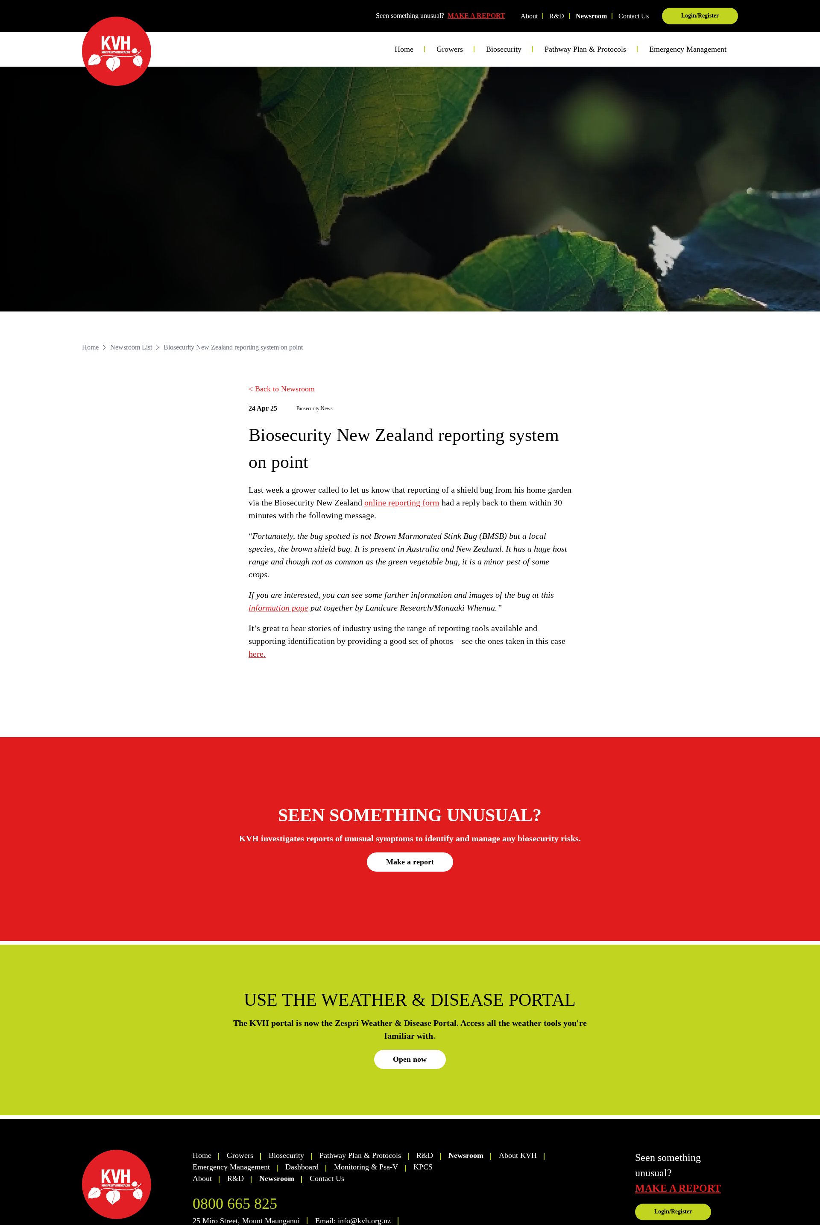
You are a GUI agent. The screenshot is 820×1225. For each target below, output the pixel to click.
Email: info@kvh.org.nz (353, 1220)
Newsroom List (131, 347)
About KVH (518, 1155)
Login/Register (700, 15)
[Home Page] (116, 51)
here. (257, 653)
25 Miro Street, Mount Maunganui (246, 1220)
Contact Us (633, 16)
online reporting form (401, 502)
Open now (410, 1059)
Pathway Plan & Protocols (360, 1155)
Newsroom (591, 16)
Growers (240, 1155)
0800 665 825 (235, 1203)
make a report (678, 1188)
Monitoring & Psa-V (366, 1167)
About (529, 16)
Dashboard (302, 1167)
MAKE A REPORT (476, 15)
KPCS (423, 1167)
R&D (556, 16)
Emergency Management (687, 49)
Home (404, 49)
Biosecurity (286, 1155)
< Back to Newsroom (282, 389)
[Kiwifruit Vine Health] (133, 1184)
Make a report (410, 862)
